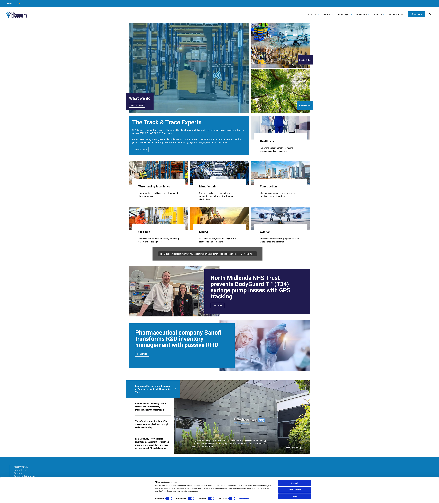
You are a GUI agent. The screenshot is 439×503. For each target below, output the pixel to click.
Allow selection (295, 490)
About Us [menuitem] (378, 14)
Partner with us (396, 14)
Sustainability (305, 105)
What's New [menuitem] (361, 14)
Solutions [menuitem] (312, 14)
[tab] (153, 389)
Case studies (305, 60)
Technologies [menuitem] (343, 14)
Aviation (265, 232)
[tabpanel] (242, 417)
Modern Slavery (21, 467)
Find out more (137, 105)
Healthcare (267, 141)
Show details (244, 498)
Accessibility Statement (25, 476)
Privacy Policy (20, 470)
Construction (268, 186)
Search (430, 14)
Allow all (294, 483)
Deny (295, 496)
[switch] (191, 498)
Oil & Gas (144, 232)
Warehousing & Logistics (154, 186)
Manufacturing (208, 186)
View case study (293, 447)
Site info (18, 473)
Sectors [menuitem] (326, 14)
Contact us (418, 14)
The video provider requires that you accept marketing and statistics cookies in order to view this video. (207, 254)
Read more (217, 305)
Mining (203, 232)
